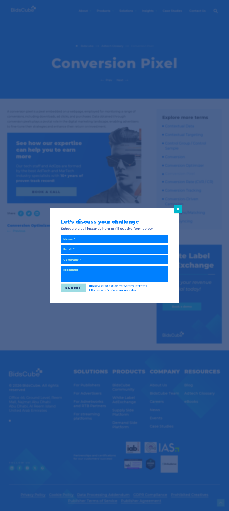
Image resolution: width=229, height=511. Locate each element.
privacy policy (127, 290)
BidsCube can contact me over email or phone (119, 285)
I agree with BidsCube (114, 290)
